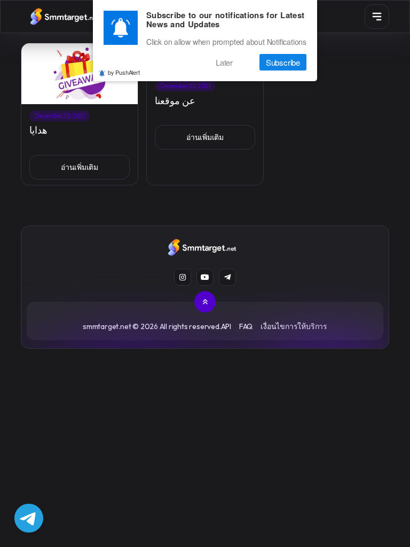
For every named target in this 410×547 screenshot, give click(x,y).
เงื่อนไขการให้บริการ (294, 326)
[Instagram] (182, 277)
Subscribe (283, 62)
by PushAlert (123, 72)
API (226, 326)
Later (224, 62)
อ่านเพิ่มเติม (79, 167)
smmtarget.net (107, 326)
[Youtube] (205, 277)
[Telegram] (227, 277)
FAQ (246, 326)
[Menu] (377, 16)
